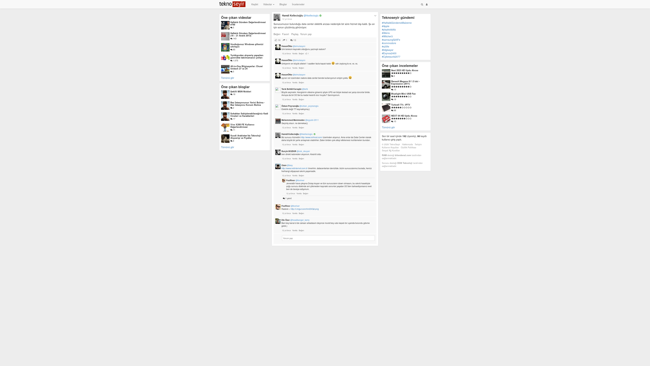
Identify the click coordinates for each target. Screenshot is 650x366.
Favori (285, 34)
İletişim (418, 144)
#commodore (389, 43)
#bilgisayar (387, 50)
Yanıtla (294, 53)
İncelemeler (298, 4)
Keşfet (254, 4)
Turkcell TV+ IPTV (400, 104)
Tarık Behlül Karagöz (294, 88)
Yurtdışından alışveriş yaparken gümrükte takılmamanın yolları (246, 56)
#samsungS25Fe (391, 39)
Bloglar (283, 4)
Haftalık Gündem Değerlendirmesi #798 (248, 23)
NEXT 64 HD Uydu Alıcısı (404, 115)
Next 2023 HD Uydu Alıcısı (404, 70)
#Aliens (386, 33)
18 (233, 94)
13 (294, 40)
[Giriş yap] (426, 4)
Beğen (277, 34)
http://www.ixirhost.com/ (311, 137)
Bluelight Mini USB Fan (403, 93)
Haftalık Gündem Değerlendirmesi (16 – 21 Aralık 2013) (248, 34)
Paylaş (294, 34)
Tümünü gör (227, 77)
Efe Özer (295, 219)
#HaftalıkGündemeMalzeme (397, 22)
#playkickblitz (389, 29)
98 (394, 110)
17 (233, 118)
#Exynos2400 (389, 53)
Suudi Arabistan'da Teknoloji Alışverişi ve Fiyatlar (245, 136)
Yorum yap (306, 34)
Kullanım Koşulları (390, 147)
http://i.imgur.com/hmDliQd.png (305, 208)
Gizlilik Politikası (408, 147)
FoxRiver (295, 180)
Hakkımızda (407, 144)
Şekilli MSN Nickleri (240, 91)
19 (394, 99)
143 (234, 38)
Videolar (268, 4)
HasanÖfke (293, 46)
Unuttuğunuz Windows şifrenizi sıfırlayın (246, 45)
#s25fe (385, 46)
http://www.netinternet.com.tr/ (294, 168)
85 (233, 49)
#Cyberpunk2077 (391, 56)
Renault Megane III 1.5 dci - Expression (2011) (405, 82)
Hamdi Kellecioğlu (300, 15)
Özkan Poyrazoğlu (300, 105)
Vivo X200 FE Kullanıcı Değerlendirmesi (242, 125)
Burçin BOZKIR (295, 151)
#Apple (385, 26)
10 (394, 121)
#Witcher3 (387, 36)
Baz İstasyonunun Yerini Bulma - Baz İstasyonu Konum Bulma (247, 103)
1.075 (235, 60)
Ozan (287, 165)
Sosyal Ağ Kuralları (391, 150)
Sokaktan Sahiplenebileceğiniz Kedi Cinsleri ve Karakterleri (249, 114)
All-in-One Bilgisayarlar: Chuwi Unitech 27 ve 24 (246, 67)
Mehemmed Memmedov (300, 119)
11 (233, 129)
